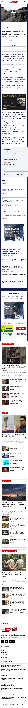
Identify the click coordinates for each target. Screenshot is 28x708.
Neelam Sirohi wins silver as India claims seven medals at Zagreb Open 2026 (17, 469)
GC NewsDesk (15, 42)
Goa (12, 174)
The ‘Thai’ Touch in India (9, 164)
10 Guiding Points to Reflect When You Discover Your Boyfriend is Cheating (17, 595)
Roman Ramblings (14, 183)
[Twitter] (14, 49)
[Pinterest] (17, 49)
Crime (11, 170)
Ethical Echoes (7, 173)
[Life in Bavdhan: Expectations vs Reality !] (5, 541)
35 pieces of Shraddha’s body (10, 159)
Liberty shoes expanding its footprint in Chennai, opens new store (21, 334)
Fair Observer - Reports (16, 173)
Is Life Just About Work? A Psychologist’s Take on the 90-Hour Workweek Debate (17, 588)
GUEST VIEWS (7, 481)
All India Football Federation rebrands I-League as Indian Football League (16, 462)
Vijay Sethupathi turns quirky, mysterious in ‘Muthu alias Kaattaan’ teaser (13, 367)
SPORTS (5, 412)
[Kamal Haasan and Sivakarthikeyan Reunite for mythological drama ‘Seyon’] (5, 381)
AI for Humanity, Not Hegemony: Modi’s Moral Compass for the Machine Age (12, 666)
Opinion (19, 180)
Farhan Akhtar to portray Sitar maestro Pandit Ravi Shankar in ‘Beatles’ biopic (17, 395)
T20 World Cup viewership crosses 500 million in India (13, 435)
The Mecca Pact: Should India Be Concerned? (11, 211)
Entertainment (4, 363)
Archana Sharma (5, 578)
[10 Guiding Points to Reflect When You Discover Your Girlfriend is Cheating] (14, 562)
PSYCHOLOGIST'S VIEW (9, 551)
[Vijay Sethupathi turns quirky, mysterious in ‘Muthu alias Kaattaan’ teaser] (14, 355)
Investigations (17, 179)
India (15, 177)
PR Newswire (7, 181)
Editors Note (6, 151)
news (16, 180)
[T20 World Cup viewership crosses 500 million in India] (14, 424)
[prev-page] (3, 407)
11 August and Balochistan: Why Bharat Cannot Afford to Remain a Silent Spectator (18, 518)
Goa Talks (13, 175)
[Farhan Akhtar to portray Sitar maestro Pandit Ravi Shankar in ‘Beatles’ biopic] (5, 395)
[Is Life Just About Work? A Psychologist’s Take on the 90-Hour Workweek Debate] (5, 589)
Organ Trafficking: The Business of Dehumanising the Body (13, 215)
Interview (11, 179)
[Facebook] (11, 49)
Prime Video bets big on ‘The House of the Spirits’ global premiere (16, 388)
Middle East (10, 180)
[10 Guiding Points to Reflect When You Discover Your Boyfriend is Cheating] (5, 596)
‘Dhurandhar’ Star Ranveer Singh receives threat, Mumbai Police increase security (17, 402)
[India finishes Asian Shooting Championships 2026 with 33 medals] (5, 455)
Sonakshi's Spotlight (15, 184)
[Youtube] (13, 641)
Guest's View (19, 175)
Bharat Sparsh (16, 168)
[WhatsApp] (21, 49)
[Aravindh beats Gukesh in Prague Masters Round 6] (5, 448)
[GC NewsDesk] (14, 41)
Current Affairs (7, 25)
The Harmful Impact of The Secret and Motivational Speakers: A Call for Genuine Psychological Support (18, 611)
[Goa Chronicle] (14, 2)
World (15, 25)
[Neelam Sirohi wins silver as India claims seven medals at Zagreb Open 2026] (5, 469)
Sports (20, 185)
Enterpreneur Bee (15, 172)
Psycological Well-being (16, 181)
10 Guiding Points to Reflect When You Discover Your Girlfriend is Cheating (12, 574)
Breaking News (7, 162)
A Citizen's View (9, 168)
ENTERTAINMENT (8, 343)
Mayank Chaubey (5, 507)
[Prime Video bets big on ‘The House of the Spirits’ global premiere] (5, 388)
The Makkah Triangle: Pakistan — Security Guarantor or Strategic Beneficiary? (17, 525)
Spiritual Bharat (14, 185)
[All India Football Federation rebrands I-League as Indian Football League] (5, 462)
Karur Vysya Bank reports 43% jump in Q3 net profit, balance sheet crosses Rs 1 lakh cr (7, 335)
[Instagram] (6, 641)
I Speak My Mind (9, 177)
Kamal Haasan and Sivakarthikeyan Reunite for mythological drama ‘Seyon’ (18, 381)
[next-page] (5, 407)
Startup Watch (16, 186)
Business (15, 169)
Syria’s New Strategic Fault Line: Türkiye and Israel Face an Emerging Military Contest (13, 504)
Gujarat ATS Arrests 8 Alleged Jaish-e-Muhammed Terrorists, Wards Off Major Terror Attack (12, 268)
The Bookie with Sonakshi (11, 188)
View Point (20, 188)
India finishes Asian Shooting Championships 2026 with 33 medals (16, 455)
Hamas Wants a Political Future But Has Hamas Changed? (12, 689)
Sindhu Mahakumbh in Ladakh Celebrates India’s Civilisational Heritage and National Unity (11, 251)
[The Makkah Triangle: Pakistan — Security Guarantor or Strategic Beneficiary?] (5, 525)
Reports (5, 157)
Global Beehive (7, 174)
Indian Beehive (16, 178)
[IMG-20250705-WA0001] (14, 102)
